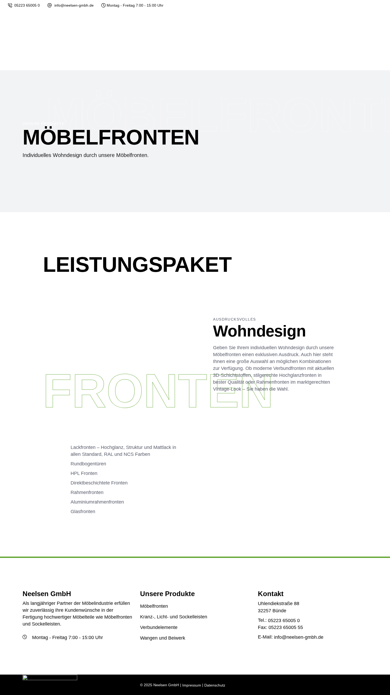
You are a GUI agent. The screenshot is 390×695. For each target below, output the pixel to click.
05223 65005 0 (27, 5)
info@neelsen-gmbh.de (74, 5)
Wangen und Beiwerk (162, 638)
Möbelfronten (154, 606)
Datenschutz (214, 685)
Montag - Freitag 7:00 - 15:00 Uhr (135, 5)
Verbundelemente (158, 627)
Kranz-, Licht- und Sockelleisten (173, 616)
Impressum (191, 685)
